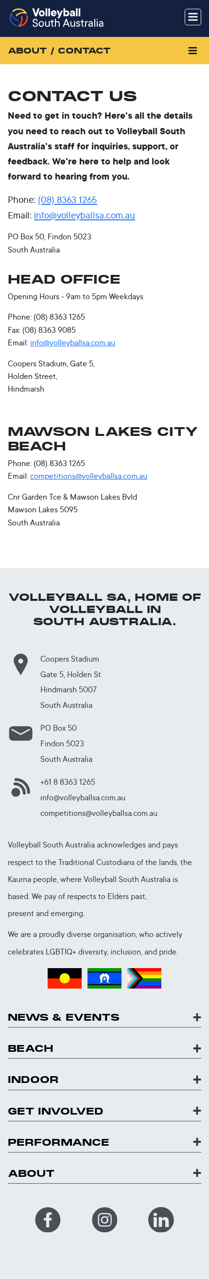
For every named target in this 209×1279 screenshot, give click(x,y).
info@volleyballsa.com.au (84, 215)
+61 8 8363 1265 (67, 782)
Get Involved (56, 1111)
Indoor (33, 1079)
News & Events (64, 1017)
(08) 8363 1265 (67, 199)
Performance (58, 1142)
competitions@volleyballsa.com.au (88, 476)
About (31, 1173)
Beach (30, 1048)
